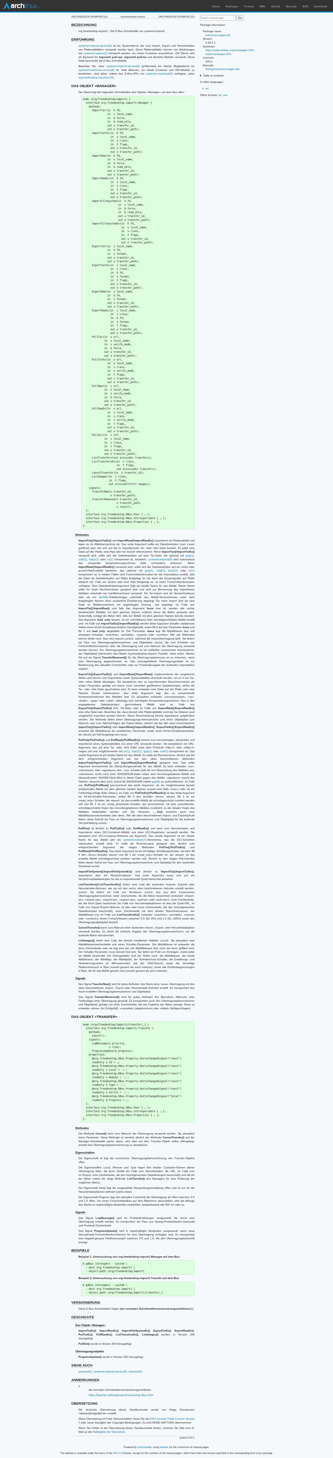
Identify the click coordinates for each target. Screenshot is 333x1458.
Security (291, 6)
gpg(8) (156, 781)
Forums (249, 6)
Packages (231, 6)
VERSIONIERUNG (85, 1302)
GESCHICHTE (82, 1317)
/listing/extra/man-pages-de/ (222, 69)
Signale (80, 978)
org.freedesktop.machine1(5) (96, 77)
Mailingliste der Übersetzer (108, 1431)
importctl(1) (135, 1371)
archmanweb (144, 1447)
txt (220, 95)
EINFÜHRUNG (82, 39)
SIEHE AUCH (81, 1365)
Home (216, 6)
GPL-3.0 (117, 1453)
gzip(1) (189, 555)
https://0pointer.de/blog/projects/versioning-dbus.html (121, 1395)
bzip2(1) (94, 559)
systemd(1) (85, 1371)
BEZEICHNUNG (84, 25)
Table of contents (213, 75)
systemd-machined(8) (159, 73)
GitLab (275, 6)
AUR (305, 6)
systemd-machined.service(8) (96, 69)
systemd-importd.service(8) (95, 45)
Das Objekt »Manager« (90, 1325)
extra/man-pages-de (217, 35)
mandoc (164, 1447)
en (207, 88)
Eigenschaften (85, 1152)
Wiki (262, 6)
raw (225, 95)
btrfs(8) (103, 597)
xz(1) (110, 559)
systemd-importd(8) (160, 559)
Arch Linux (21, 6)
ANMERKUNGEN (85, 1380)
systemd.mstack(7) (134, 839)
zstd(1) (82, 559)
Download (320, 6)
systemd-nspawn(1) (96, 53)
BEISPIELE (80, 1250)
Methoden (82, 534)
